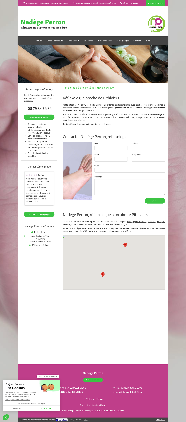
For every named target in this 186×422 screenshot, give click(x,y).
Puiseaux (151, 221)
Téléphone (136, 154)
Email (96, 154)
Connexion (160, 419)
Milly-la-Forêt (91, 224)
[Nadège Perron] (156, 31)
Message (98, 176)
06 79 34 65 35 (40, 108)
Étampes (161, 221)
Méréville (66, 224)
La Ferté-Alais (77, 224)
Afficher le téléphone (130, 3)
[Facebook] (143, 3)
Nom (96, 143)
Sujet (96, 165)
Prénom (135, 143)
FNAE (85, 420)
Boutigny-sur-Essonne (136, 221)
